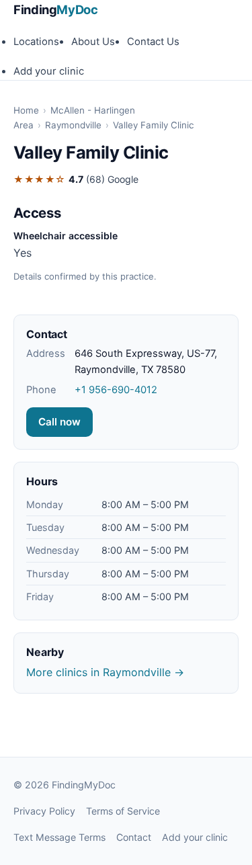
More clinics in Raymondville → (105, 672)
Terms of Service (123, 811)
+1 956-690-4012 (116, 390)
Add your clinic (48, 71)
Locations (36, 42)
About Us (93, 42)
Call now (59, 421)
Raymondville (73, 125)
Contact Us (153, 42)
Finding (55, 9)
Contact (133, 837)
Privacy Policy (44, 811)
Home (26, 110)
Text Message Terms (59, 837)
